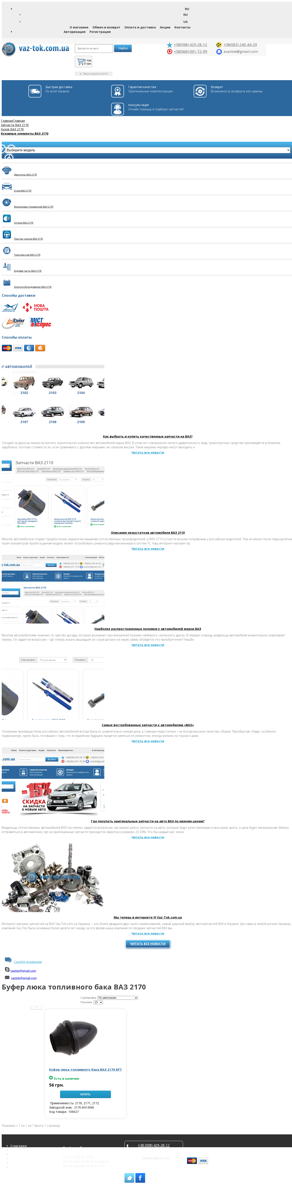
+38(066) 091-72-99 (190, 51)
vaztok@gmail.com (23, 970)
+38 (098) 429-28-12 (154, 1145)
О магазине (79, 27)
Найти (122, 48)
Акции (165, 27)
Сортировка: (89, 998)
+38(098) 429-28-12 (190, 44)
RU (185, 14)
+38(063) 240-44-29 (240, 44)
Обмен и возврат (106, 27)
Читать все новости (147, 944)
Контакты (182, 27)
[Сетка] (40, 1008)
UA (185, 22)
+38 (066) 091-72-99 (154, 1149)
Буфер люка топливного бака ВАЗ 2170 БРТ (85, 1069)
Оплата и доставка (140, 27)
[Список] (33, 1008)
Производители (21, 1167)
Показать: (87, 1002)
